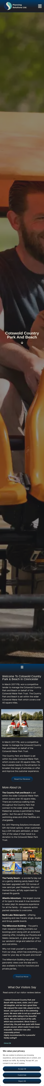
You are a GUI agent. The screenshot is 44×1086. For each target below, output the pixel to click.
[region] (22, 1066)
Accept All (22, 1069)
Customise (22, 1075)
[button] (40, 6)
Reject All (22, 1081)
